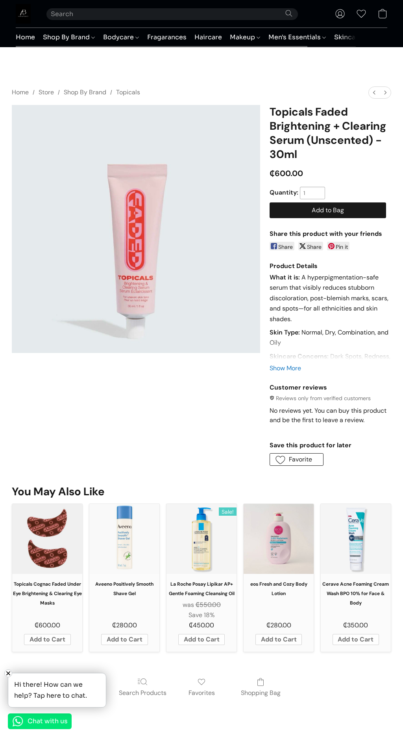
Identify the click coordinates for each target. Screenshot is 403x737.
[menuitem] (374, 92)
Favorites (202, 693)
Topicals (128, 92)
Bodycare (119, 37)
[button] (23, 14)
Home (25, 37)
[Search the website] (289, 13)
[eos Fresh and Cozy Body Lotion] (279, 539)
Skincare (349, 37)
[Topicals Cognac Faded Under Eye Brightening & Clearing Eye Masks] (47, 539)
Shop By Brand (67, 37)
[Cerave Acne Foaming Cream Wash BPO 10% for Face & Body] (356, 539)
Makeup (243, 37)
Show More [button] (285, 368)
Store (46, 92)
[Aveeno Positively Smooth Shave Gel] (124, 539)
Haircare (208, 37)
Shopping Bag (261, 693)
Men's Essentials (295, 37)
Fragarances (167, 37)
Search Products (142, 693)
